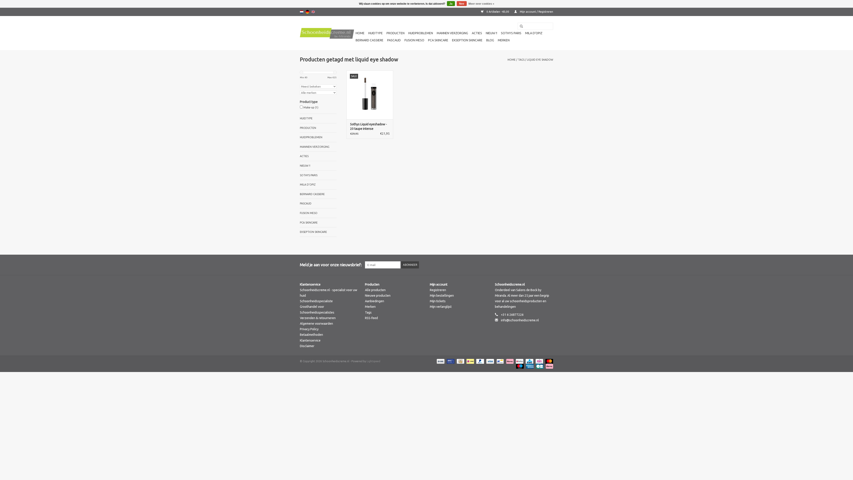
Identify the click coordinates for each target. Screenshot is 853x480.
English (313, 12)
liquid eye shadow (540, 59)
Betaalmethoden (311, 334)
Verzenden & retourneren (318, 318)
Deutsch (307, 12)
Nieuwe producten (378, 295)
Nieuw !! (491, 33)
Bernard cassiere (369, 40)
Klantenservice (310, 340)
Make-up (310, 107)
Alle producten (375, 290)
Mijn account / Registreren (536, 11)
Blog (490, 40)
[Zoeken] (520, 26)
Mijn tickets (438, 301)
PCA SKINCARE (438, 40)
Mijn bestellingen (442, 295)
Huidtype (375, 33)
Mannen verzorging (452, 33)
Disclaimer (307, 346)
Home (360, 33)
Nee (461, 3)
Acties (477, 33)
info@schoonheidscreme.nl (520, 320)
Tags (521, 59)
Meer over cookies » (481, 3)
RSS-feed (371, 318)
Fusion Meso (414, 40)
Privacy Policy (309, 329)
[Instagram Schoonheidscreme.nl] (549, 264)
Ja (450, 3)
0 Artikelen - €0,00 (498, 11)
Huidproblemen (420, 33)
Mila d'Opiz (533, 33)
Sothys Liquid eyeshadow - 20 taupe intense (368, 126)
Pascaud (394, 40)
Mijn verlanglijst (441, 306)
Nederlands (301, 12)
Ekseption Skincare (467, 40)
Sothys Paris (511, 33)
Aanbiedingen (374, 301)
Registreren (438, 290)
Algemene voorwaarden (316, 323)
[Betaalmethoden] (440, 361)
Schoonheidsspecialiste (316, 301)
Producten (396, 33)
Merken (504, 40)
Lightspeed (373, 361)
